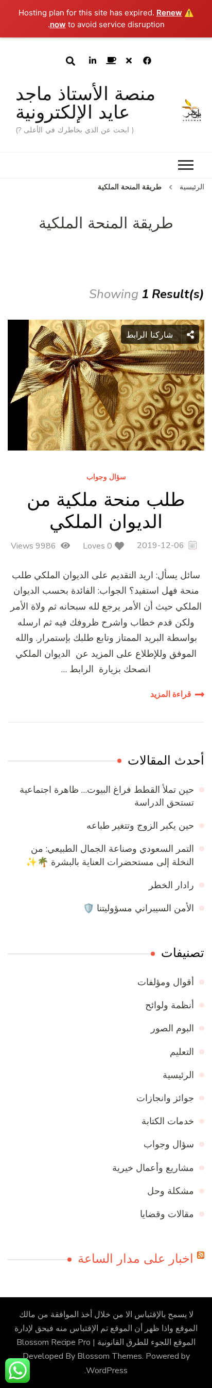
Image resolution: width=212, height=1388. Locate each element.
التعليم (182, 1052)
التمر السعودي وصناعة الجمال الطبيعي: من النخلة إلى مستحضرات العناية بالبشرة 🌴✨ (110, 855)
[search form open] (70, 61)
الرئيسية (178, 1075)
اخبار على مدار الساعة (135, 1258)
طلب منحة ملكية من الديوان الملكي (106, 510)
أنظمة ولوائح (169, 1005)
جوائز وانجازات (165, 1098)
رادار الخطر (171, 885)
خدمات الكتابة (168, 1121)
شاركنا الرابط (151, 334)
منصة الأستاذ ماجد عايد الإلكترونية (85, 103)
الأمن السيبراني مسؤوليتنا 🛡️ (138, 908)
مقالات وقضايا (167, 1214)
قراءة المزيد (170, 694)
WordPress (107, 1370)
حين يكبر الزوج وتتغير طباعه (140, 825)
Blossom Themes (109, 1356)
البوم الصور (172, 1028)
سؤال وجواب (106, 477)
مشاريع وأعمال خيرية (153, 1168)
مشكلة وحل (170, 1191)
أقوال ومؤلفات (165, 982)
